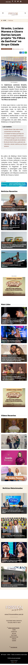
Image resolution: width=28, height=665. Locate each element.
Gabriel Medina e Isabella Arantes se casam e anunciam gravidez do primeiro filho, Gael (13, 321)
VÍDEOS (14, 639)
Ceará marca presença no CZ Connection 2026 (11, 228)
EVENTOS (14, 631)
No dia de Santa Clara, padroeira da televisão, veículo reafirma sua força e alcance (15, 144)
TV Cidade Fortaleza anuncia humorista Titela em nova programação (12, 585)
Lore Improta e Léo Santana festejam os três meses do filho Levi (13, 209)
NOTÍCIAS (14, 635)
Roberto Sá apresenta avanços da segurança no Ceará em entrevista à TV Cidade (12, 511)
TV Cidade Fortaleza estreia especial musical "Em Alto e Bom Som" (12, 561)
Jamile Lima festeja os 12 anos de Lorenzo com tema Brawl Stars (12, 341)
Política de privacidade (14, 658)
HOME (4, 20)
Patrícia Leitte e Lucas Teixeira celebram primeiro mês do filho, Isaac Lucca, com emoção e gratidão (13, 359)
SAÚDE (14, 640)
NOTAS (14, 633)
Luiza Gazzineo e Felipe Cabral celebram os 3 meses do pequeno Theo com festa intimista (13, 378)
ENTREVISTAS (14, 637)
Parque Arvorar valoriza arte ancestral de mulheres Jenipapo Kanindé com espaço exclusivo (14, 246)
